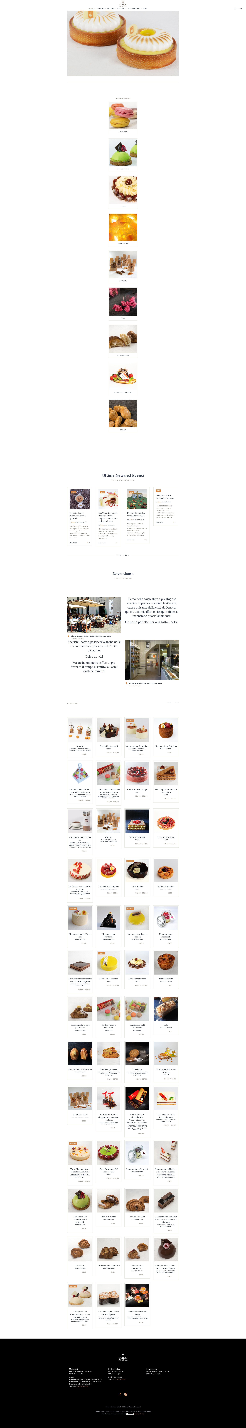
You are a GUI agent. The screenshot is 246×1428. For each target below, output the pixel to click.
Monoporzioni (137, 750)
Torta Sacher (137, 886)
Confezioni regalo (82, 844)
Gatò (166, 1025)
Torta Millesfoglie (137, 837)
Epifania (166, 1074)
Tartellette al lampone (109, 886)
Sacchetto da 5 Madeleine (80, 1069)
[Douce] (123, 1356)
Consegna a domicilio (137, 748)
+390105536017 (120, 1379)
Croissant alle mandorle (109, 1265)
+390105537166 (82, 1386)
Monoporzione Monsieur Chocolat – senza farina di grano (166, 1219)
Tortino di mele (166, 979)
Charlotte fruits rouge (137, 789)
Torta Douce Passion (108, 979)
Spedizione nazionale (82, 750)
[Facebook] (120, 1394)
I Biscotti (81, 748)
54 (126, 555)
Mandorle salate (80, 1114)
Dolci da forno (166, 889)
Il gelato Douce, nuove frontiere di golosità (78, 516)
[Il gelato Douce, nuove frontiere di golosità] (80, 499)
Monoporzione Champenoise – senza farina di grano (80, 1314)
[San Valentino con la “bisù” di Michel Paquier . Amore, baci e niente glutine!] (108, 499)
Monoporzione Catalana (166, 746)
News (73, 492)
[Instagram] (125, 1394)
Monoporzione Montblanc (137, 746)
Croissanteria (80, 1030)
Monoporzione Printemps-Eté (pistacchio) (80, 1219)
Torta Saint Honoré (137, 979)
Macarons (74, 794)
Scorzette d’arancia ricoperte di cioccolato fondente (108, 1117)
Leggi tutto (73, 542)
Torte (108, 748)
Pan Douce (137, 1069)
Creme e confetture (77, 845)
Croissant (80, 1265)
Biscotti (80, 746)
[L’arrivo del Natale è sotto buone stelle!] (137, 499)
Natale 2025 (114, 1072)
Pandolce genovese (108, 1069)
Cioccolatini (104, 1122)
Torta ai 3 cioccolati (109, 746)
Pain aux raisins (109, 1216)
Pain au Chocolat (137, 1216)
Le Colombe (103, 1317)
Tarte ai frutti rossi (166, 837)
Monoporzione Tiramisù (137, 1169)
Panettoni (104, 1073)
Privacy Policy (139, 1414)
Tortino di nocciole (166, 886)
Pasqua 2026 (113, 1317)
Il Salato (75, 1117)
